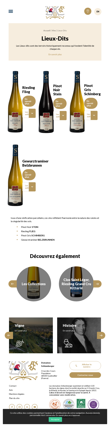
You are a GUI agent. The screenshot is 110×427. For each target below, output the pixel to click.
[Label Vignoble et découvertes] (81, 404)
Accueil (46, 30)
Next (97, 284)
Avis (11, 390)
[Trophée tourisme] (93, 404)
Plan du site (14, 398)
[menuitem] (29, 113)
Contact (12, 386)
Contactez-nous (85, 375)
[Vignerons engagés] (68, 404)
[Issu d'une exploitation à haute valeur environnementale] (55, 404)
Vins (54, 30)
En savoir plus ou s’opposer (68, 415)
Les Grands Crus (76, 284)
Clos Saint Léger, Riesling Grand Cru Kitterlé (33, 284)
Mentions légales (16, 394)
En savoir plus (55, 54)
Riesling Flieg (28, 89)
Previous (12, 284)
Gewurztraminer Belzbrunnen (35, 163)
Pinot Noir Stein (57, 90)
